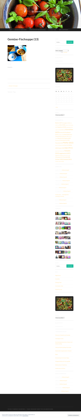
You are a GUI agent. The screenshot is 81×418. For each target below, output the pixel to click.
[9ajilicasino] (59, 213)
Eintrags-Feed (58, 282)
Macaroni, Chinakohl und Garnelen (62, 335)
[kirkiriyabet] (65, 252)
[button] (61, 77)
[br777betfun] (68, 242)
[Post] (62, 247)
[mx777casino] (59, 218)
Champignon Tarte (59, 338)
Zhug (64, 155)
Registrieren (58, 275)
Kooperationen (52, 29)
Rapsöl (61, 145)
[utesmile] (65, 227)
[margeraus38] (65, 213)
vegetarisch (64, 153)
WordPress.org (58, 289)
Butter (58, 123)
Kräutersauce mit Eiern (60, 368)
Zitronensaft (59, 157)
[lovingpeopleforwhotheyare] (65, 223)
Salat (61, 148)
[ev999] (65, 256)
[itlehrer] (59, 256)
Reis (66, 145)
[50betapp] (68, 252)
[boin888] (56, 227)
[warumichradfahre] (56, 237)
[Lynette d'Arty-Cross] (62, 213)
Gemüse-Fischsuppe (13, 85)
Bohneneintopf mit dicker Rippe (62, 357)
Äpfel (56, 354)
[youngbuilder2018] (68, 218)
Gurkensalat (69, 127)
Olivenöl (60, 138)
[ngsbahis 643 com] (68, 213)
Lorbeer (61, 134)
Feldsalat (67, 125)
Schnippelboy (40, 12)
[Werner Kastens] (56, 242)
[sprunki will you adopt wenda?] (68, 223)
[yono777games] (62, 237)
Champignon (66, 123)
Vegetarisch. (58, 155)
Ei (58, 125)
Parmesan (58, 140)
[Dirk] (68, 232)
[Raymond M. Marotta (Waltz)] (68, 247)
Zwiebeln (57, 161)
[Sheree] (68, 237)
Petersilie (59, 143)
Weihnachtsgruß (65, 170)
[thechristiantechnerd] (62, 218)
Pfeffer (68, 143)
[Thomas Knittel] (65, 232)
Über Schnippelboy (63, 29)
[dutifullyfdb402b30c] (59, 237)
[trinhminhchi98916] (59, 227)
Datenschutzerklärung (21, 29)
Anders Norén (49, 409)
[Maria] (65, 218)
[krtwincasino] (62, 223)
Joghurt (57, 129)
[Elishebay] (65, 237)
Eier (62, 125)
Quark (57, 145)
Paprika (67, 138)
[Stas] (56, 218)
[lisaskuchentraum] (56, 223)
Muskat (61, 136)
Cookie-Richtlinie (25, 415)
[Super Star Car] (59, 252)
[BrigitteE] (62, 232)
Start (10, 29)
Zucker (59, 159)
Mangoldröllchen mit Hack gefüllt (62, 361)
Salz (69, 148)
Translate (65, 52)
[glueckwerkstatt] (68, 227)
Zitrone (68, 155)
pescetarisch (65, 140)
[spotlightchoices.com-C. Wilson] (62, 227)
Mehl (66, 134)
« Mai (56, 107)
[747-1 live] (62, 256)
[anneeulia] (56, 213)
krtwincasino (58, 194)
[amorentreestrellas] (65, 247)
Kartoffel (62, 129)
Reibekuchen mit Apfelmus (61, 364)
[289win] (62, 242)
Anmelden (57, 279)
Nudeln (66, 136)
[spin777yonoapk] (59, 242)
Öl (62, 161)
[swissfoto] (62, 252)
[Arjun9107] (59, 247)
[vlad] (59, 232)
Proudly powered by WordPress (16, 409)
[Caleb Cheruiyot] (65, 242)
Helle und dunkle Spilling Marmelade (63, 347)
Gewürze (61, 127)
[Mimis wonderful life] (56, 232)
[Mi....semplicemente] (56, 252)
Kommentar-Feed (59, 286)
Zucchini (66, 157)
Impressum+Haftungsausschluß (37, 29)
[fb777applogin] (56, 247)
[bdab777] (68, 256)
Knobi (62, 132)
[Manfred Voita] (56, 256)
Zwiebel (67, 159)
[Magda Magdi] (59, 223)
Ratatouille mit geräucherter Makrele (63, 350)
